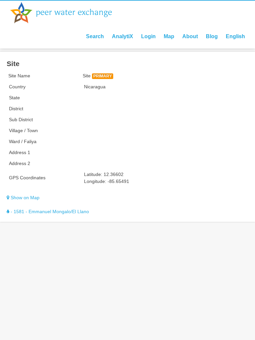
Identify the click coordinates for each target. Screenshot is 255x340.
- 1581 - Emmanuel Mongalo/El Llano (49, 211)
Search (95, 36)
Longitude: (95, 181)
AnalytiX (122, 36)
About (190, 36)
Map (169, 36)
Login (148, 36)
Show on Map (24, 197)
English (235, 36)
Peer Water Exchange (66, 13)
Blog (212, 36)
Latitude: (93, 174)
